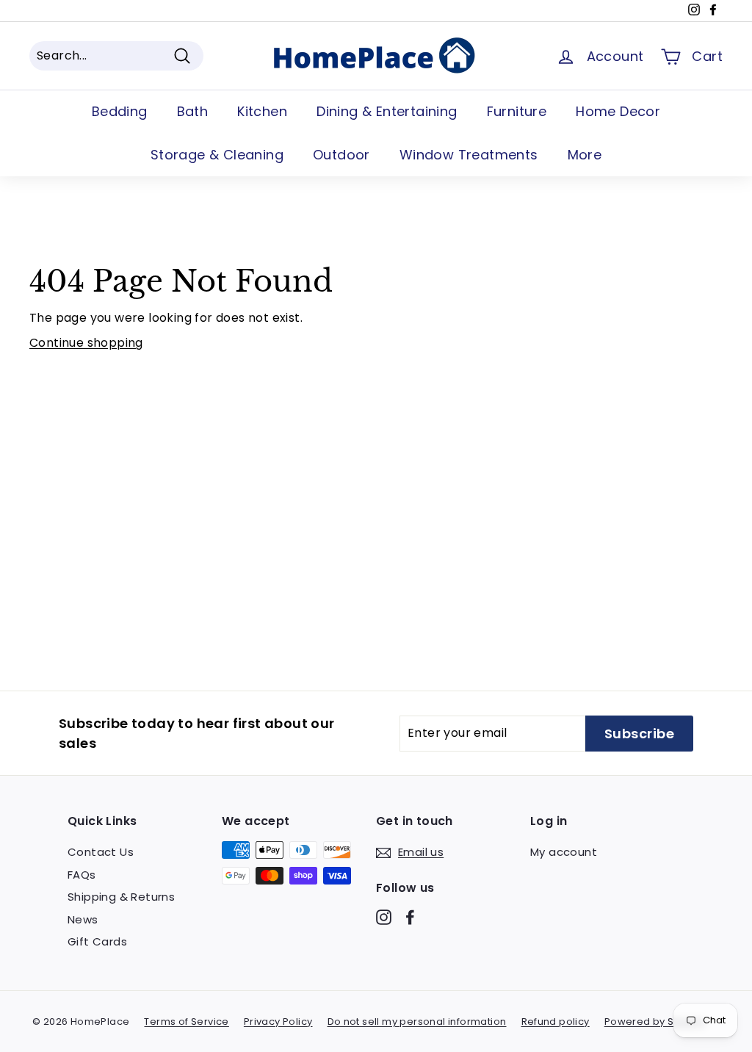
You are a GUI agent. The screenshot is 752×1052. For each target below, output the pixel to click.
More (585, 154)
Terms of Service (186, 1021)
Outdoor (341, 154)
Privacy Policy (278, 1021)
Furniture (517, 111)
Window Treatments (469, 154)
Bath (193, 111)
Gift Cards (97, 941)
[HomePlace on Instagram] (383, 916)
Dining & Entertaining (387, 111)
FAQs (82, 874)
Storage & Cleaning (217, 154)
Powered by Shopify (654, 1021)
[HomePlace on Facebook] (410, 916)
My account (563, 852)
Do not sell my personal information (417, 1021)
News (83, 919)
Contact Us (101, 852)
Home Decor (618, 111)
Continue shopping (86, 342)
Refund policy (555, 1021)
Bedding (120, 111)
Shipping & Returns (121, 896)
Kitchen (262, 111)
